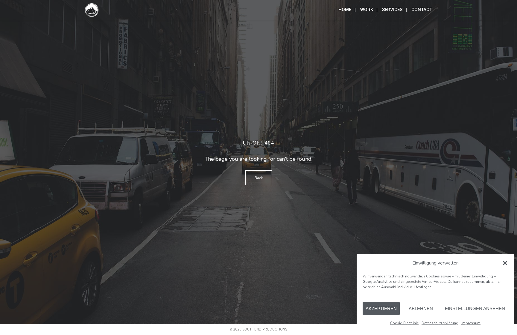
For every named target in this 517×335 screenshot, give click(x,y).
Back (259, 177)
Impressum (470, 323)
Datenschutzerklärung (440, 323)
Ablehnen (421, 308)
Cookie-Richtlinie (404, 323)
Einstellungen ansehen (475, 308)
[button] (505, 263)
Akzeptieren (381, 308)
